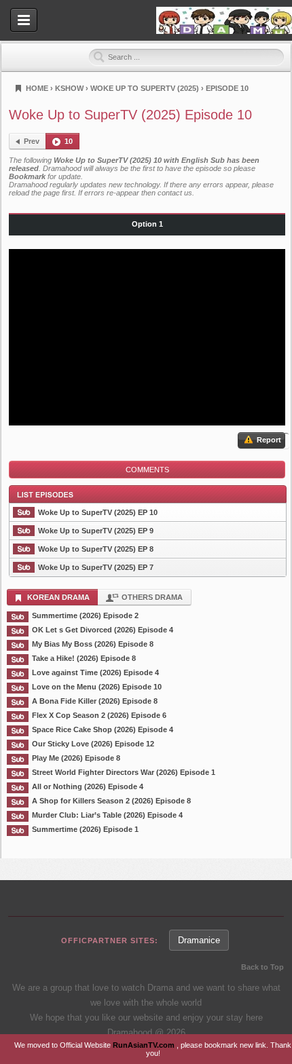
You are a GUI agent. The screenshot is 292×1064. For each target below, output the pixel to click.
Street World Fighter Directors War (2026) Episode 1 (123, 772)
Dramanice (199, 940)
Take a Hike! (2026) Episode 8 (84, 658)
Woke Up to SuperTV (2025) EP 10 (98, 512)
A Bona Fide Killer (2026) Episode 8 (95, 701)
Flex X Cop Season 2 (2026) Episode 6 (99, 715)
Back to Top (262, 967)
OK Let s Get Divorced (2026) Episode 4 (102, 630)
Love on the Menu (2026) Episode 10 (97, 687)
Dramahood (224, 20)
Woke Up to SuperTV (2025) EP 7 (95, 567)
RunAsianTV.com (145, 1045)
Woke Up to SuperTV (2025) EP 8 (95, 549)
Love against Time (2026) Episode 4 (95, 672)
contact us (175, 193)
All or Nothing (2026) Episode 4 (87, 786)
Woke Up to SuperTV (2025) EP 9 (95, 531)
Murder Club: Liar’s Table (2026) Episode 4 (107, 815)
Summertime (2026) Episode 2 (85, 615)
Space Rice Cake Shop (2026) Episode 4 (102, 729)
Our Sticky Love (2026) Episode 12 (93, 744)
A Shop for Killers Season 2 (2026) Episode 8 (111, 801)
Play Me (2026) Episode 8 (76, 758)
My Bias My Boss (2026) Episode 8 (92, 644)
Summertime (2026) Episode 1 (85, 829)
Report (268, 440)
